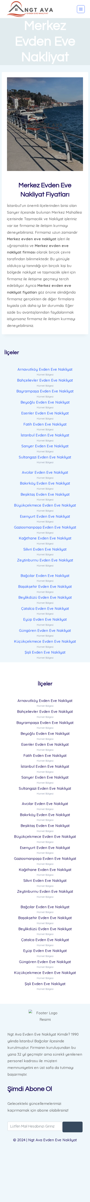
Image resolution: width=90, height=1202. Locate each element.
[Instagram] (45, 1188)
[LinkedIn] (45, 1177)
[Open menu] (81, 9)
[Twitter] (45, 1166)
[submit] (72, 1127)
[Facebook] (45, 1155)
